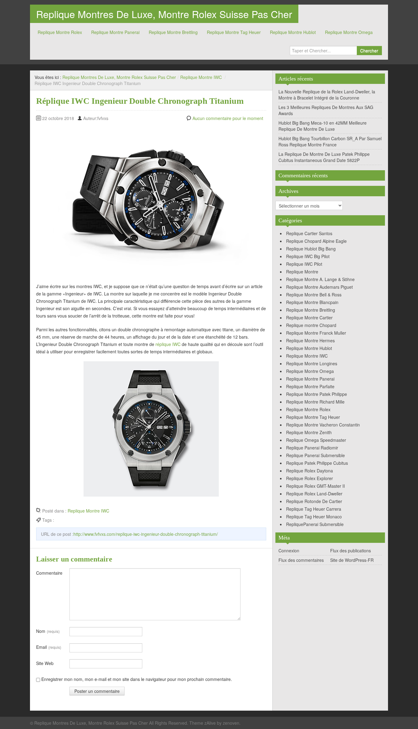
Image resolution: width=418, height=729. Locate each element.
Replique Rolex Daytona (309, 471)
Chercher (369, 50)
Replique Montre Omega (349, 32)
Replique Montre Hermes (310, 340)
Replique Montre (302, 272)
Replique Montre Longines (311, 363)
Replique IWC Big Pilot (308, 256)
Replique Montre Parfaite (310, 386)
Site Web (45, 663)
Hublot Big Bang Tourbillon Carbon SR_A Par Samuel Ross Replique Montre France (330, 141)
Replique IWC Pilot (304, 264)
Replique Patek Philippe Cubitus (317, 463)
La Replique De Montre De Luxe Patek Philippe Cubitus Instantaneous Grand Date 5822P (324, 157)
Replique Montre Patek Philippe (316, 394)
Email (48, 647)
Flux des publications (350, 550)
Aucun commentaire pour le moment (227, 118)
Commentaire (49, 573)
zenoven (231, 723)
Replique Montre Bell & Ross (313, 294)
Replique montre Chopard (311, 325)
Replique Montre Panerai (115, 32)
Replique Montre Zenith (309, 432)
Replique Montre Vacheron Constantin (323, 425)
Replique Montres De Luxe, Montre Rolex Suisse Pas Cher (164, 14)
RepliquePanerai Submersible (315, 524)
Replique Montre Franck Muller (316, 333)
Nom (48, 631)
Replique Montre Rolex (60, 32)
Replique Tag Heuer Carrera (313, 509)
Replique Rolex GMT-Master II (315, 486)
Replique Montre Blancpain (312, 302)
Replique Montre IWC (201, 77)
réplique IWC (168, 344)
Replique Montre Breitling (173, 32)
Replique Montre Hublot (293, 32)
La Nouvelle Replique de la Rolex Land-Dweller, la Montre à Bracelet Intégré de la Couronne (326, 94)
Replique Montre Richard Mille (315, 402)
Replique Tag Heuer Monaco (314, 516)
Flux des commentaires (301, 560)
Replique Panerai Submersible (315, 455)
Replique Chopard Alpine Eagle (316, 241)
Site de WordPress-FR (352, 560)
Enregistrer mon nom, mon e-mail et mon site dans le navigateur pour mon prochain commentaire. (136, 679)
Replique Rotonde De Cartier (314, 501)
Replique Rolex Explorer (309, 478)
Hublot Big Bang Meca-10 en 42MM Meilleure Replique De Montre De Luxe (322, 126)
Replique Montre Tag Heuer (234, 32)
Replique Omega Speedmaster (316, 440)
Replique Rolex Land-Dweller (314, 493)
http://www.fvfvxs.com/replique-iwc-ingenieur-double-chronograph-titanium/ (145, 534)
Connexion (288, 550)
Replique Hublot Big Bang (311, 249)
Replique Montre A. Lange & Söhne (320, 279)
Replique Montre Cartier (309, 317)
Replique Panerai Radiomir (312, 448)
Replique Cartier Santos (309, 233)
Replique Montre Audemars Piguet (319, 287)
